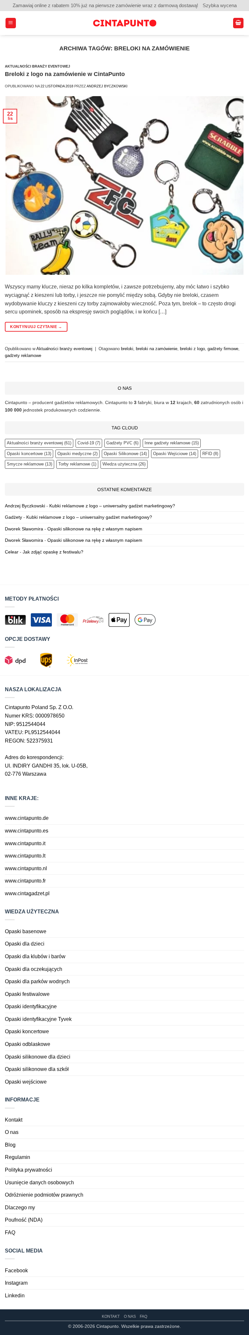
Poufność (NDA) (23, 1220)
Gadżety (13, 517)
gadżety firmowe (223, 348)
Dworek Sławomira (24, 528)
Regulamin (17, 1157)
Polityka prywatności (28, 1170)
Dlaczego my (20, 1207)
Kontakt (13, 1120)
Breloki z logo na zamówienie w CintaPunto (65, 74)
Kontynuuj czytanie (36, 326)
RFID (210, 453)
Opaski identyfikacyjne (31, 1006)
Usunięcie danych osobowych (39, 1182)
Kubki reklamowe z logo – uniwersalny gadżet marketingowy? (112, 505)
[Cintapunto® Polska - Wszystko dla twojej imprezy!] (124, 23)
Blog (10, 1145)
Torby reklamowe (77, 464)
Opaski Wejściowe (174, 453)
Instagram (16, 1283)
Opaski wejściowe (26, 1082)
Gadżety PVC (122, 442)
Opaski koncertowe (29, 453)
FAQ (10, 1232)
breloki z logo (192, 348)
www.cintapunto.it (25, 843)
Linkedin (15, 1295)
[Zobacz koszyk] (238, 23)
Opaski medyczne (77, 453)
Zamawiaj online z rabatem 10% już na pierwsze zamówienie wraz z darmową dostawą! (105, 5)
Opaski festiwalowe (27, 994)
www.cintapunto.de (27, 818)
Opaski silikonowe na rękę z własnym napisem (94, 528)
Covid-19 (88, 442)
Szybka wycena (220, 5)
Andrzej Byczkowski (107, 86)
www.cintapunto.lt (25, 855)
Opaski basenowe (25, 931)
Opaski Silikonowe (125, 453)
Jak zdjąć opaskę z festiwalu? (53, 551)
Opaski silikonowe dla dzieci (37, 1057)
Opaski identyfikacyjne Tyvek (38, 1019)
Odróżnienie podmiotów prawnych (44, 1195)
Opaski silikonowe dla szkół (37, 1069)
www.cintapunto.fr (25, 881)
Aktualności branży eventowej (37, 66)
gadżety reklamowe (23, 355)
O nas (11, 1132)
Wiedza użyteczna (124, 464)
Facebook (16, 1270)
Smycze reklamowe (29, 464)
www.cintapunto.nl (26, 868)
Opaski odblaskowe (27, 1044)
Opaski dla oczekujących (33, 969)
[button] (11, 23)
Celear (11, 551)
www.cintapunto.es (26, 830)
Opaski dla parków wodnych (37, 981)
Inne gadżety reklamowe (172, 442)
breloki (127, 348)
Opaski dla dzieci (24, 944)
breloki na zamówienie (156, 348)
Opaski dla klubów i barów (35, 956)
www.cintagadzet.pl (27, 893)
